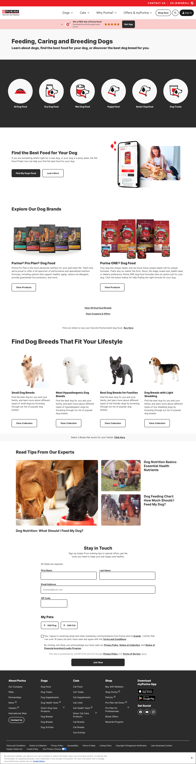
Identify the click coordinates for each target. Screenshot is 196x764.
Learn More (53, 173)
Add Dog (51, 625)
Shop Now (163, 12)
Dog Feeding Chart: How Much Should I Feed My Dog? (159, 500)
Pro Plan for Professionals (112, 710)
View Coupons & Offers (98, 313)
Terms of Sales (89, 745)
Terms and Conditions (114, 639)
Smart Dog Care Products (49, 710)
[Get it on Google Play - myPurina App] (147, 698)
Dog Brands (47, 716)
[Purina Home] (11, 13)
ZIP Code (45, 598)
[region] (98, 758)
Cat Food (77, 686)
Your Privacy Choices (52, 749)
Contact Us (16, 720)
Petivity (109, 697)
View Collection (24, 423)
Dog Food (46, 686)
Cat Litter (78, 702)
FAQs (11, 692)
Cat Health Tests (81, 708)
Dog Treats (46, 692)
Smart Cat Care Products (81, 715)
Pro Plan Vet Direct (115, 702)
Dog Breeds (47, 722)
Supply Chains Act (14, 749)
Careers (12, 708)
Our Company (16, 686)
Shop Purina (111, 692)
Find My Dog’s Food (26, 173)
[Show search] (175, 13)
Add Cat (71, 625)
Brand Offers (111, 716)
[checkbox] (42, 636)
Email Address (48, 584)
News (11, 702)
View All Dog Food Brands (98, 308)
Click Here (119, 437)
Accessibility (72, 745)
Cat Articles (79, 732)
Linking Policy (106, 745)
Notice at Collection (129, 645)
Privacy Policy (111, 645)
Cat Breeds (78, 727)
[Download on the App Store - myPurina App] (146, 691)
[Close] (62, 24)
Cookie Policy (32, 749)
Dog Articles (47, 727)
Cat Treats (78, 692)
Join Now (98, 662)
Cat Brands (78, 722)
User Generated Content (161, 745)
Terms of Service (132, 654)
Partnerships (15, 697)
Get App (128, 24)
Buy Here (128, 328)
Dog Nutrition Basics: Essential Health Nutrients (160, 466)
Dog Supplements (50, 697)
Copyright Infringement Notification (131, 745)
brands (137, 636)
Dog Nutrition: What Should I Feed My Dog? (49, 531)
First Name (46, 570)
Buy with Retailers (114, 686)
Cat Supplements (81, 697)
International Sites (18, 713)
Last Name (105, 570)
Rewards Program (114, 722)
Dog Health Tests (49, 702)
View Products (23, 287)
